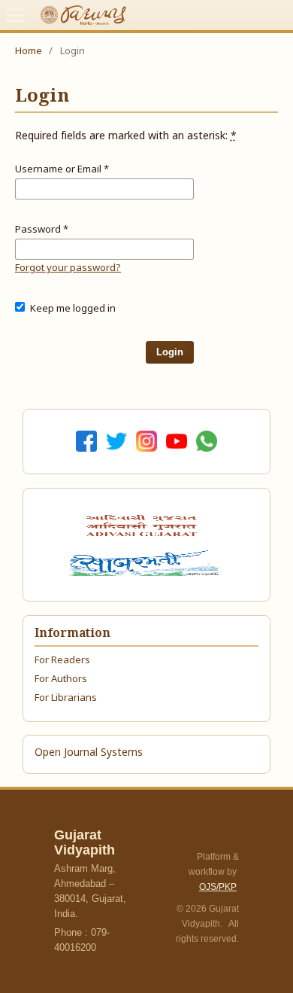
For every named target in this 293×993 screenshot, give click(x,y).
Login (169, 352)
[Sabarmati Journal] (146, 563)
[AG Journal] (143, 525)
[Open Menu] (15, 15)
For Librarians (66, 698)
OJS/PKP (218, 887)
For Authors (61, 679)
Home (28, 51)
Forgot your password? (68, 268)
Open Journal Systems (89, 753)
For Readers (62, 660)
